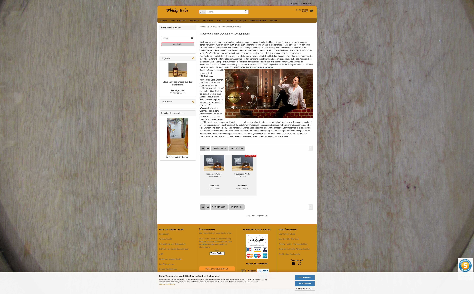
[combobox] (219, 148)
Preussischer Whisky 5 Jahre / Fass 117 (242, 175)
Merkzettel (307, 4)
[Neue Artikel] (193, 101)
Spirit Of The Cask (178, 20)
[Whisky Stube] (177, 10)
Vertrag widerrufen (217, 269)
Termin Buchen (217, 253)
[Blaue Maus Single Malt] (177, 70)
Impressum (164, 234)
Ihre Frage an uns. (167, 264)
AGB (161, 254)
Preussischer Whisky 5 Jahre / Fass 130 (214, 175)
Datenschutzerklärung (167, 284)
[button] (202, 148)
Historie (273, 20)
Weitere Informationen (304, 289)
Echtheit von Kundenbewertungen (173, 249)
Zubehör (229, 20)
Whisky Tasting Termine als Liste (293, 244)
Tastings (163, 20)
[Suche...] (246, 12)
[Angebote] (193, 58)
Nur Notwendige (305, 283)
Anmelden (177, 44)
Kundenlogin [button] (293, 4)
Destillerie (241, 20)
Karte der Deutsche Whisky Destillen (294, 249)
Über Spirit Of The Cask (289, 239)
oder (217, 250)
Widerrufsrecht (165, 239)
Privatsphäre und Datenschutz (172, 244)
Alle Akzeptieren (304, 277)
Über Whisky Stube (287, 234)
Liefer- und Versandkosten (170, 259)
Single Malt (194, 20)
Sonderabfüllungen (257, 20)
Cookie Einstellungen (168, 269)
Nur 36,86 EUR (177, 90)
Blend (219, 20)
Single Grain (208, 20)
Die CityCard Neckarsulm (289, 254)
